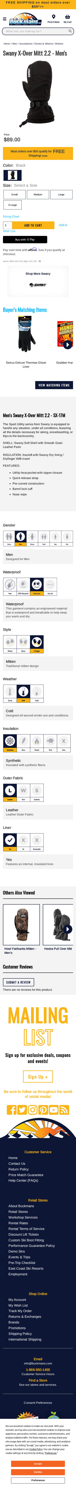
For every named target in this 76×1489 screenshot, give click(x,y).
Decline (38, 1472)
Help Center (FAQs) (23, 1180)
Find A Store (54, 22)
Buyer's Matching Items (25, 309)
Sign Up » (38, 1076)
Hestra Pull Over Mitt (58, 948)
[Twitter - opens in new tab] (22, 1110)
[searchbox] (70, 31)
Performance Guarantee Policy (31, 1246)
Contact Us (16, 1163)
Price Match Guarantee (25, 1175)
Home (7, 43)
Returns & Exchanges (24, 1316)
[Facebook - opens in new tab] (12, 1110)
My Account (17, 1300)
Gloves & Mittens (43, 43)
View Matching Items (54, 385)
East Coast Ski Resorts (25, 1268)
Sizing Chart (11, 216)
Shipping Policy (20, 1334)
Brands (13, 1322)
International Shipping (24, 1339)
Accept (38, 1464)
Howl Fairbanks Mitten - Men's (20, 950)
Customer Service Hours (38, 1374)
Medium (38, 194)
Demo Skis (16, 1251)
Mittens (59, 43)
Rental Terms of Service (26, 1229)
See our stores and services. (38, 1384)
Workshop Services (23, 1217)
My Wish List (18, 1305)
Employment (17, 1274)
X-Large (12, 205)
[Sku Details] (40, 261)
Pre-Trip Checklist (21, 1263)
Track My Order (20, 1311)
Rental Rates (18, 1223)
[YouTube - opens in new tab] (54, 1110)
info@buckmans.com (38, 1363)
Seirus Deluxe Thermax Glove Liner (26, 364)
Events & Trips (19, 1257)
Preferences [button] (51, 1453)
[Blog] (64, 1110)
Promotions (17, 1328)
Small (14, 194)
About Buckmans (21, 1206)
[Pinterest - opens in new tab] (43, 1110)
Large (61, 194)
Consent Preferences (38, 1402)
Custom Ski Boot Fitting (26, 1240)
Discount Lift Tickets (23, 1234)
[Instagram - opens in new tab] (33, 1110)
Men (14, 43)
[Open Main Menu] (5, 19)
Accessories (25, 43)
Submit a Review (18, 982)
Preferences (38, 1480)
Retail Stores (18, 1212)
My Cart (67, 22)
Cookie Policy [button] (35, 1449)
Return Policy (18, 1169)
